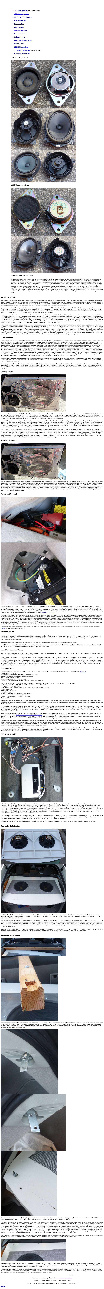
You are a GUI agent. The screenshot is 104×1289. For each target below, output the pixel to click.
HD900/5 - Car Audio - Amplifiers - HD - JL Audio (29, 715)
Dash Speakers (19, 24)
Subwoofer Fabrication (22, 50)
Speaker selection (20, 20)
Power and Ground (20, 34)
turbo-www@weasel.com (65, 1278)
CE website (83, 671)
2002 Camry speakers (21, 14)
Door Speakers (19, 27)
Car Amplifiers (19, 44)
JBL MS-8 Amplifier (21, 47)
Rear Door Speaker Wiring (23, 40)
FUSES (3, 628)
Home (3, 1286)
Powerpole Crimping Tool (47, 612)
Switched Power (19, 37)
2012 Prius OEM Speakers (23, 17)
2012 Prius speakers (20, 10)
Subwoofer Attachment (22, 53)
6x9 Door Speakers (20, 30)
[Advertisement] (30, 4)
